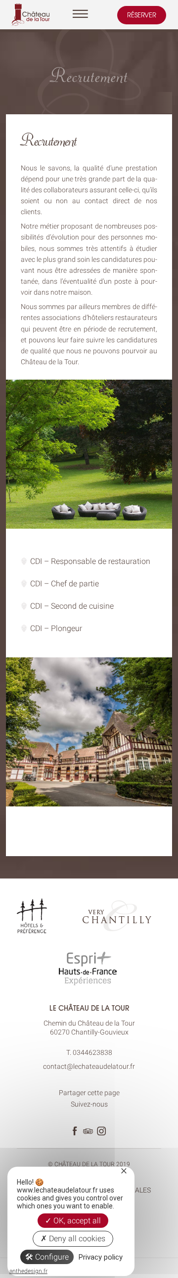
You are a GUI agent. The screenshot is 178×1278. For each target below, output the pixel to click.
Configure (51, 1257)
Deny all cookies (76, 1238)
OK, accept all (76, 1220)
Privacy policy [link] (101, 1257)
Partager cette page (89, 1093)
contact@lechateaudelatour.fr (89, 1066)
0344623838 (92, 1052)
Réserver (141, 15)
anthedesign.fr (28, 1271)
